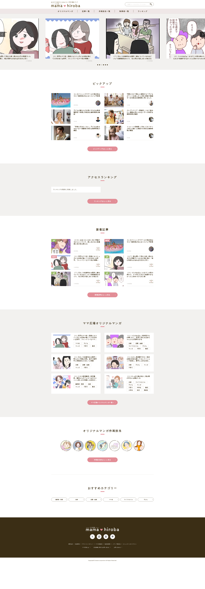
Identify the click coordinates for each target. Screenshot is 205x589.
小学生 (131, 390)
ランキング (143, 11)
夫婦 (130, 343)
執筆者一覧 (124, 11)
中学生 (139, 387)
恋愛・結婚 (139, 343)
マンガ (78, 346)
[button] (97, 64)
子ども (86, 343)
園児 (93, 346)
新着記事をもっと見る (102, 295)
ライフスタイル (133, 346)
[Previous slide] (2, 34)
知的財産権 (107, 544)
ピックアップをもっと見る (102, 149)
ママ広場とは (85, 547)
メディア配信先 (117, 544)
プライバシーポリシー (87, 544)
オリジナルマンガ (65, 11)
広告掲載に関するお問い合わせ (101, 547)
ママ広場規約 (99, 544)
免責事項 (77, 544)
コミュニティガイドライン (130, 544)
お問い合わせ (117, 547)
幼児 (138, 390)
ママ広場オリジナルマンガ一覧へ (102, 402)
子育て (86, 346)
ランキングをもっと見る (102, 201)
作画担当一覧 (104, 11)
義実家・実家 (80, 384)
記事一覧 (86, 11)
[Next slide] (202, 34)
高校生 (146, 390)
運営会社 (70, 544)
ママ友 (78, 343)
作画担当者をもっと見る (102, 460)
